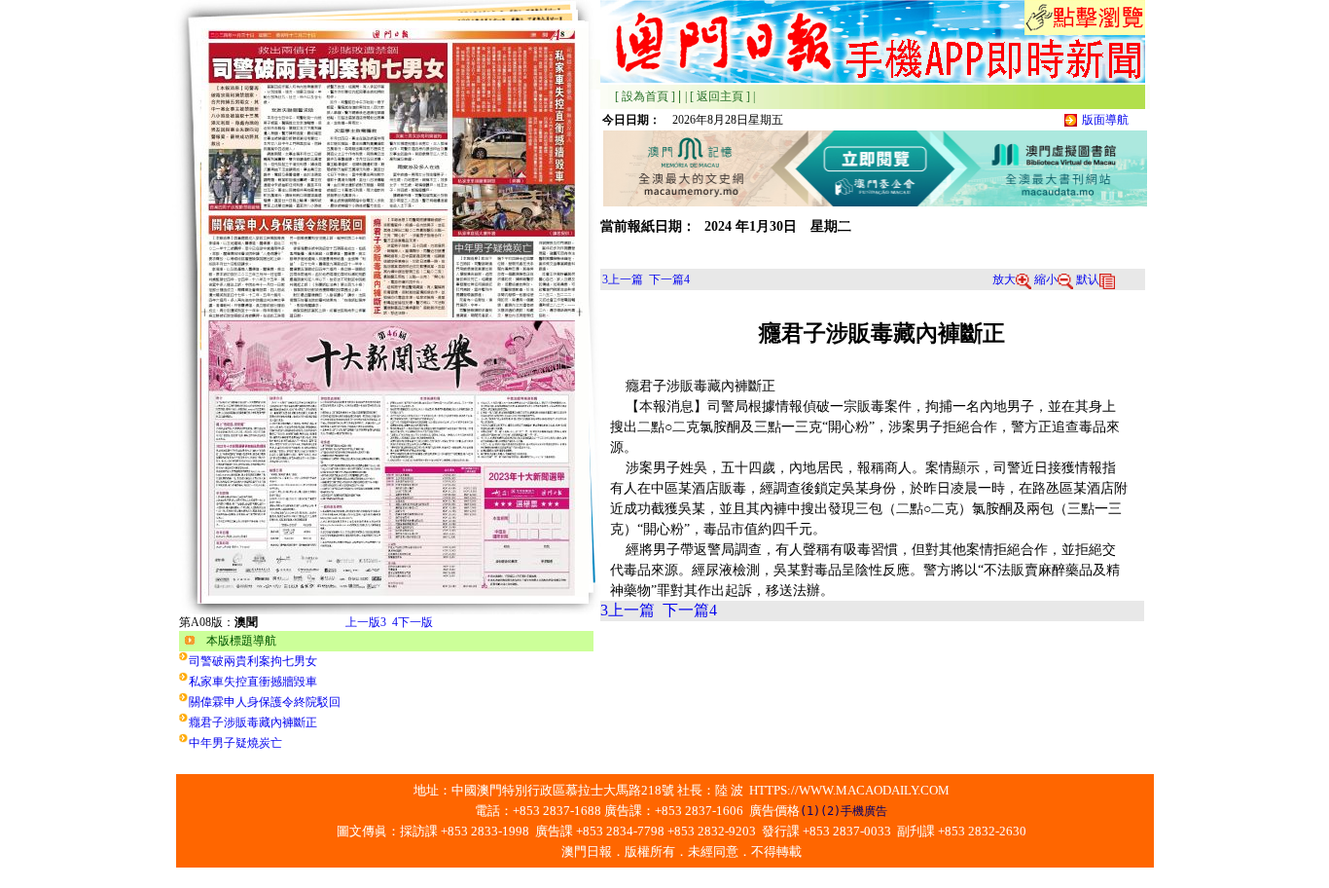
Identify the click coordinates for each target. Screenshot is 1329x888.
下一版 (412, 622)
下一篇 (669, 279)
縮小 (1046, 279)
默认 (1087, 279)
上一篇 (622, 279)
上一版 (365, 622)
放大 (1004, 279)
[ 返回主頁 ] (720, 96)
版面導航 (1105, 120)
